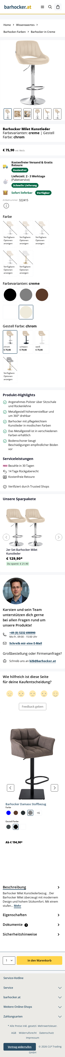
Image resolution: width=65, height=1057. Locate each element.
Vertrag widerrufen (20, 1047)
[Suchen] (50, 6)
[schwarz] (16, 827)
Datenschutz (46, 1032)
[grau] (30, 813)
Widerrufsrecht (28, 1032)
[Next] (58, 537)
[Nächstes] (54, 787)
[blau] (8, 813)
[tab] (31, 896)
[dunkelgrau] (23, 813)
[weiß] (23, 827)
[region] (32, 788)
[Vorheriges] (10, 787)
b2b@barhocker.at (42, 661)
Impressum (32, 1037)
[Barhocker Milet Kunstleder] (32, 72)
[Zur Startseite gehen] (17, 7)
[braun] (16, 813)
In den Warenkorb (39, 960)
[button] (6, 205)
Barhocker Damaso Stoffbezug (26, 804)
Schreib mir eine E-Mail (25, 643)
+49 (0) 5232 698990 (22, 633)
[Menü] (42, 6)
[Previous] (6, 537)
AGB (13, 1032)
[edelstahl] (8, 827)
